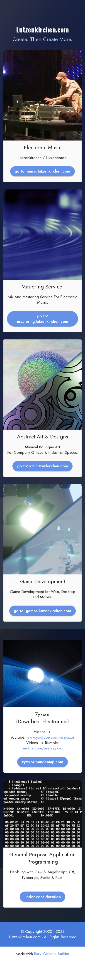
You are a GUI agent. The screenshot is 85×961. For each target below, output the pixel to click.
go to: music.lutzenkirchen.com (42, 171)
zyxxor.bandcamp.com (42, 762)
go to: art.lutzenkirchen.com (42, 466)
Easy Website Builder (51, 954)
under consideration (42, 897)
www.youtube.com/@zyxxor (50, 737)
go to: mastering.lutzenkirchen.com (42, 318)
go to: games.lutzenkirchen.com (42, 611)
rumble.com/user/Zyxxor (43, 748)
